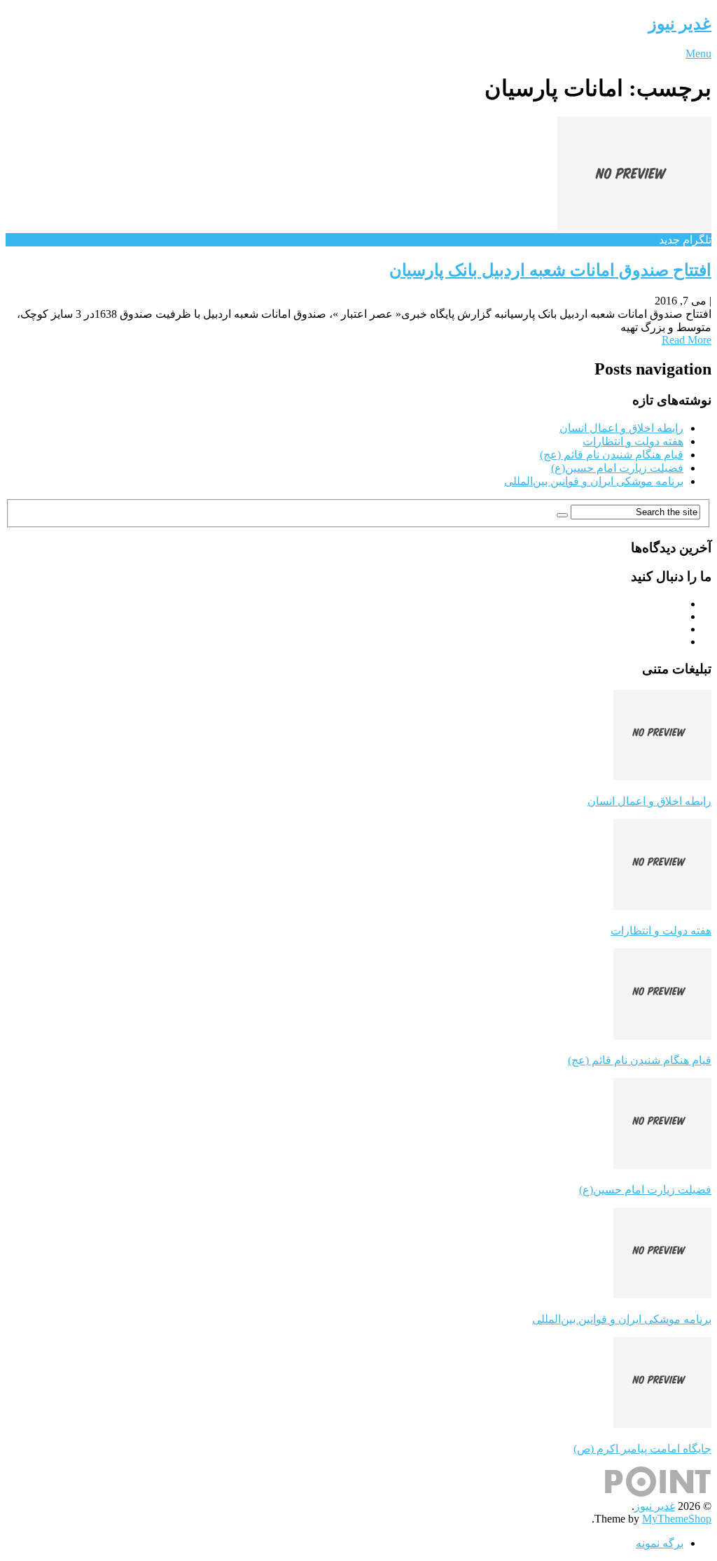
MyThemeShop (676, 1519)
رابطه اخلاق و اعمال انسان (621, 428)
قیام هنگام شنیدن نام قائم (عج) (611, 455)
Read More (686, 340)
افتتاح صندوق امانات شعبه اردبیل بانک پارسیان (550, 270)
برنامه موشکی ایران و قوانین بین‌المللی (593, 481)
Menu (698, 53)
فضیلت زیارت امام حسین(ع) (617, 468)
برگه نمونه (659, 1543)
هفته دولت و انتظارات (633, 441)
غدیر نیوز (679, 24)
